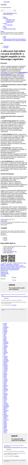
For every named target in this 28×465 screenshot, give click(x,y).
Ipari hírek (5, 47)
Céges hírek (6, 46)
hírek (4, 26)
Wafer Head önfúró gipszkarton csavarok (10, 265)
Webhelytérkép (9, 264)
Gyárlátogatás (9, 24)
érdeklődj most (4, 235)
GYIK (4, 27)
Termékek (5, 18)
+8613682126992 (5, 273)
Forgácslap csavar (10, 21)
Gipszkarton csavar (10, 19)
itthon (4, 17)
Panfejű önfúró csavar (14, 269)
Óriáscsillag (3, 274)
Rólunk (5, 23)
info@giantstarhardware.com (10, 251)
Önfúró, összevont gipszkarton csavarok (12, 266)
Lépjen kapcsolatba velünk (9, 28)
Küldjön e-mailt (4, 272)
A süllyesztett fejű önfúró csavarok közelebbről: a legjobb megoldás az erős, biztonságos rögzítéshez (14, 39)
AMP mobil (16, 264)
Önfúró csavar (9, 22)
